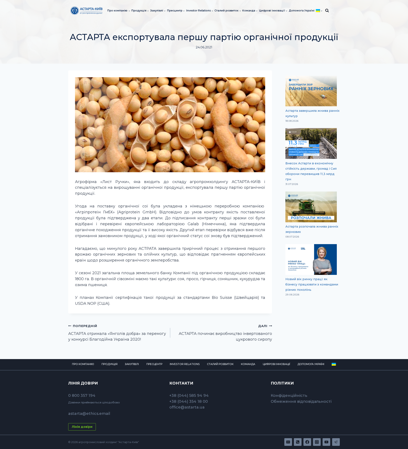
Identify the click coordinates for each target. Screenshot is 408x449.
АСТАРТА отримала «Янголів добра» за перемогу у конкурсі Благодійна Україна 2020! (117, 333)
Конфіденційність (289, 395)
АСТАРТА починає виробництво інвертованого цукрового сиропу (225, 333)
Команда (248, 364)
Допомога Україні (301, 10)
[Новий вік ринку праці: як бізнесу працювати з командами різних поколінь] (311, 259)
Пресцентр (154, 364)
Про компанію (83, 364)
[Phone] (298, 442)
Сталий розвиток (220, 364)
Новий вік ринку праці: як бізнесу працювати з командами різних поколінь (311, 284)
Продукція (110, 364)
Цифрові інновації (276, 364)
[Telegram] (336, 442)
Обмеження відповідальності (301, 401)
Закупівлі (132, 364)
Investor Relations (185, 364)
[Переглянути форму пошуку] (327, 10)
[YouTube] (326, 442)
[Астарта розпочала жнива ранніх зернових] (311, 207)
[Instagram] (317, 442)
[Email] (288, 442)
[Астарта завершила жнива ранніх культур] (311, 91)
